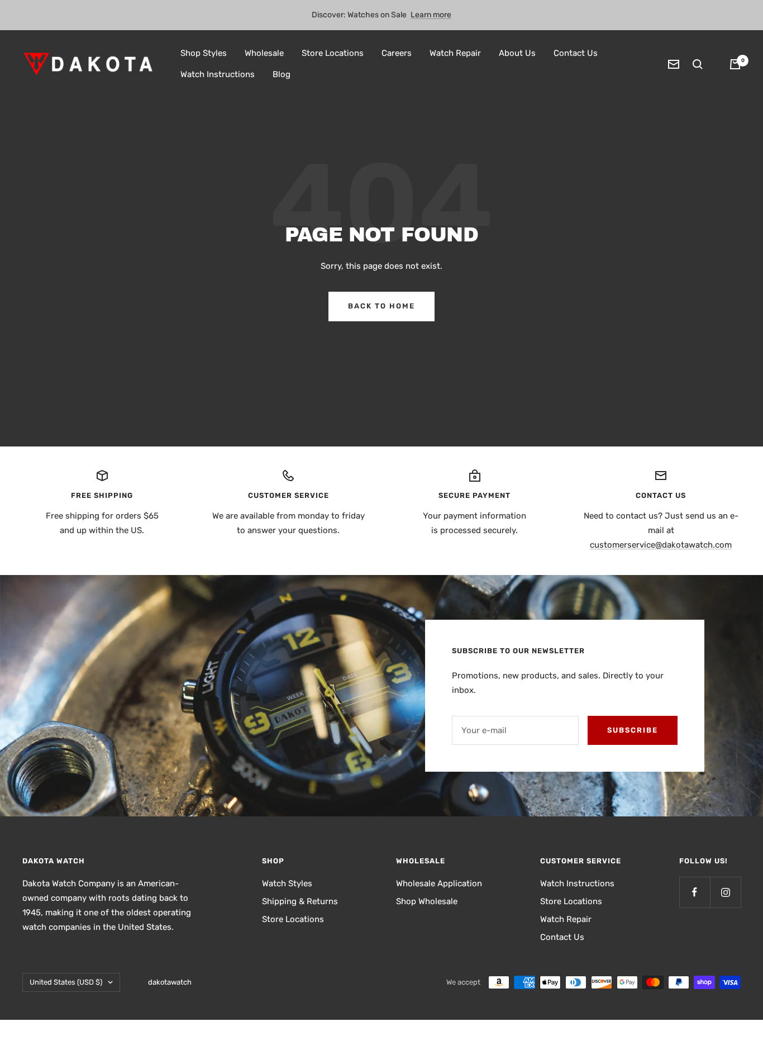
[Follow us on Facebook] (694, 892)
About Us (517, 53)
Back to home (381, 306)
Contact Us (576, 53)
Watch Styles (287, 883)
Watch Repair (455, 53)
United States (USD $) (66, 982)
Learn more (431, 15)
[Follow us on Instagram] (725, 892)
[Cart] (735, 64)
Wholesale (264, 53)
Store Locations (333, 53)
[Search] (698, 64)
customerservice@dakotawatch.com (661, 545)
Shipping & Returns (300, 901)
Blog (281, 74)
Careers (397, 53)
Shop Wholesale (426, 901)
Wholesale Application (439, 883)
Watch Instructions (217, 74)
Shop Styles (203, 53)
